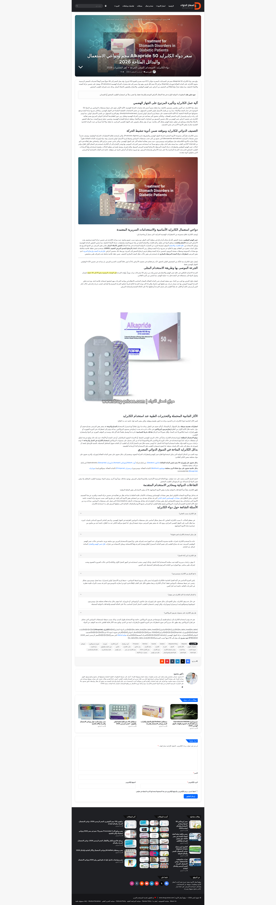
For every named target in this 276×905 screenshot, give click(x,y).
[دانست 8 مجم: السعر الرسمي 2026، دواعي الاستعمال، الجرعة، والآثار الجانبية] (154, 865)
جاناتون (117, 646)
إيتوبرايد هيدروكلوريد (94, 644)
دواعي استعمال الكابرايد (170, 649)
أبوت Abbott (131, 463)
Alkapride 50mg (173, 644)
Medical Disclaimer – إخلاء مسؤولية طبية (88, 901)
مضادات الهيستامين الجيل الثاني (169, 498)
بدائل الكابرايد (148, 646)
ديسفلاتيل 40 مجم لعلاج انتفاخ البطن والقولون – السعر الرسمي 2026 (125, 723)
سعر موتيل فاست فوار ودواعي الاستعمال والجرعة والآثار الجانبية (93, 723)
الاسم (195, 773)
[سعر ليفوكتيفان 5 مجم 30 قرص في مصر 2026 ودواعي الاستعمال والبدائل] (144, 853)
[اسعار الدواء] (190, 6)
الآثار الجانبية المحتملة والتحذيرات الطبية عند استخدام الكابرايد (214, 172)
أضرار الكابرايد (114, 644)
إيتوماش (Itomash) (120, 463)
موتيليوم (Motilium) (158, 468)
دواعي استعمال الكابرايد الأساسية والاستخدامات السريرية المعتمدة (214, 128)
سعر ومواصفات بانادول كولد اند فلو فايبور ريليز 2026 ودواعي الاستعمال (100, 860)
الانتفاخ (172, 646)
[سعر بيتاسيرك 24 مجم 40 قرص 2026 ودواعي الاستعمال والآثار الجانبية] (154, 835)
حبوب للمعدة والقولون (106, 646)
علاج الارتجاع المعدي (93, 649)
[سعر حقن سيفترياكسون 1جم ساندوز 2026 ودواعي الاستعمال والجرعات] (144, 865)
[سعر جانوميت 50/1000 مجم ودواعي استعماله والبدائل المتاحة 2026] (164, 859)
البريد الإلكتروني (192, 782)
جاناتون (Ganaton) (153, 463)
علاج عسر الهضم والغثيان (97, 544)
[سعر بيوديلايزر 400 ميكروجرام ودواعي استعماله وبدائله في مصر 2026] (144, 835)
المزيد (117, 6)
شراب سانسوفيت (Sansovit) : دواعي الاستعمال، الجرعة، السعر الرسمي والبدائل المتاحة (180, 863)
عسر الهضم (118, 649)
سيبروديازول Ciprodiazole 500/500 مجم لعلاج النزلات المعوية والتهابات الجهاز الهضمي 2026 (185, 724)
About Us (173, 901)
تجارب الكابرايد (127, 646)
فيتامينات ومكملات (128, 6)
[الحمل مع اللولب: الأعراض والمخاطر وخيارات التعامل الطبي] (154, 853)
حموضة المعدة (192, 649)
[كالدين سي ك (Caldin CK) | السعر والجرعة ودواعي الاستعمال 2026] (164, 847)
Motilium (145, 644)
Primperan (136, 644)
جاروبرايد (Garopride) (105, 463)
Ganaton (162, 644)
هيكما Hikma (121, 635)
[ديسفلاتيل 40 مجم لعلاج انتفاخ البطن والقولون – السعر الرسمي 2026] (122, 712)
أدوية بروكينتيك (125, 644)
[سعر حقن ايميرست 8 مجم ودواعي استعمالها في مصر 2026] (144, 859)
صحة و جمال (149, 6)
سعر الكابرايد (157, 649)
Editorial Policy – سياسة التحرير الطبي (114, 901)
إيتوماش (83, 644)
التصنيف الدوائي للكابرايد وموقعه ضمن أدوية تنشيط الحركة (213, 103)
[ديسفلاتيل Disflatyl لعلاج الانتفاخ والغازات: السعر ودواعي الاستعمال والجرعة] (153, 712)
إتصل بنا (155, 901)
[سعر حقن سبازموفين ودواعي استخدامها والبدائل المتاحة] (154, 859)
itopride (153, 644)
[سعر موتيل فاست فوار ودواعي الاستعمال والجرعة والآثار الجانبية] (92, 712)
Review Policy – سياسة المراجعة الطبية (139, 901)
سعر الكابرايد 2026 (145, 649)
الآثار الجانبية (181, 646)
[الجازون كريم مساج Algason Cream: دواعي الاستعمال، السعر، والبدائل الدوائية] (195, 850)
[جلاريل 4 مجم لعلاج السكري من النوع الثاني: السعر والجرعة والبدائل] (154, 841)
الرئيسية (171, 6)
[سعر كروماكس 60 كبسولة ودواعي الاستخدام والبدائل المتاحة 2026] (195, 824)
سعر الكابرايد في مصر (130, 649)
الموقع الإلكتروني (131, 782)
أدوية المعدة (158, 19)
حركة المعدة (94, 646)
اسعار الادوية (161, 6)
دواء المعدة (182, 649)
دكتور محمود (148, 72)
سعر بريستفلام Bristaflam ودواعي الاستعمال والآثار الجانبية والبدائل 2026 (99, 850)
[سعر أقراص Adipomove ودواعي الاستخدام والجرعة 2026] (144, 847)
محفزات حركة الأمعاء (142, 652)
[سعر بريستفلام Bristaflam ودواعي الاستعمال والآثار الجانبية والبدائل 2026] (164, 829)
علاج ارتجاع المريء (106, 649)
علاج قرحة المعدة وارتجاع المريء (94, 251)
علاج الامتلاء (193, 652)
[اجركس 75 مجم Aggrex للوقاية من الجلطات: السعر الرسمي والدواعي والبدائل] (144, 841)
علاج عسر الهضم (155, 652)
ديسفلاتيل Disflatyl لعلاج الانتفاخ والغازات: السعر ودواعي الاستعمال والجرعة (154, 723)
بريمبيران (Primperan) (124, 468)
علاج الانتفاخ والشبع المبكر (170, 652)
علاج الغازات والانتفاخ (176, 245)
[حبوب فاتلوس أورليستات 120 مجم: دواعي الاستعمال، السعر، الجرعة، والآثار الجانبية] (154, 847)
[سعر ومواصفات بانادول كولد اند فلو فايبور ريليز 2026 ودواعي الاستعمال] (154, 829)
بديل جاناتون (138, 646)
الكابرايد (157, 646)
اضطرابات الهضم (192, 646)
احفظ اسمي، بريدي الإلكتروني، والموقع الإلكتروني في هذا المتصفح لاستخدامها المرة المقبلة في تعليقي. (166, 791)
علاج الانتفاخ (183, 652)
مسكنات (139, 6)
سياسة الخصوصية (163, 901)
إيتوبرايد (105, 644)
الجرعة (165, 646)
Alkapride (184, 644)
